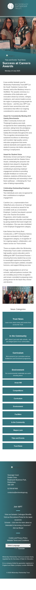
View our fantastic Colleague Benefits (18, 514)
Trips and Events (11, 60)
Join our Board (18, 528)
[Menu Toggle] (18, 13)
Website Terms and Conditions (18, 540)
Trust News (22, 60)
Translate (21, 548)
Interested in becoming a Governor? (18, 525)
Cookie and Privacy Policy (18, 538)
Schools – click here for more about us (18, 522)
